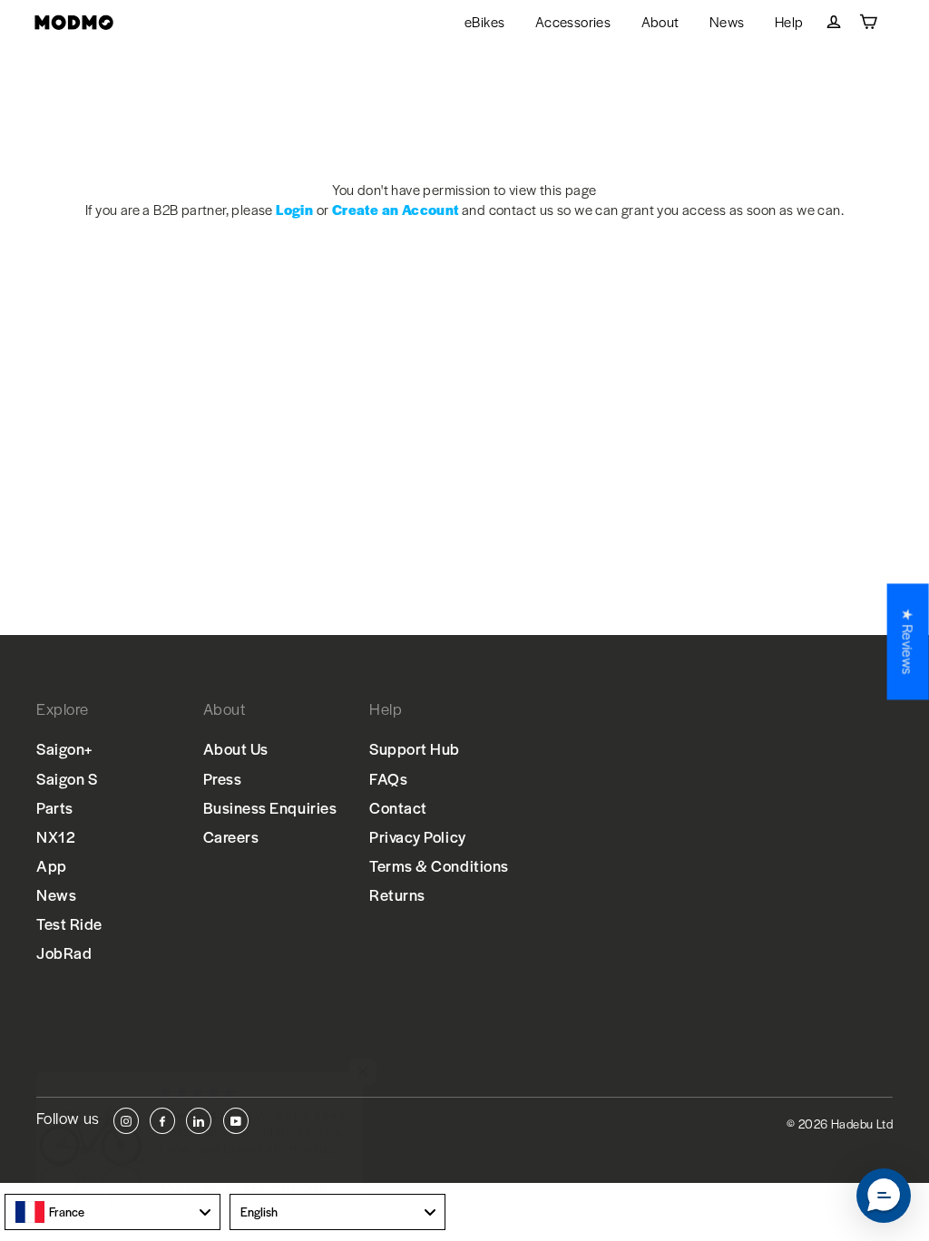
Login (294, 209)
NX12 (55, 836)
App (51, 865)
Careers (231, 836)
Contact (398, 807)
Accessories (573, 21)
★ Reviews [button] (908, 641)
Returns (397, 894)
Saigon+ (64, 748)
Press (222, 778)
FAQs (388, 778)
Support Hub (414, 748)
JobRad (64, 952)
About (660, 21)
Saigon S (66, 778)
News (727, 21)
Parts (54, 807)
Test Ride (69, 923)
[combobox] (112, 1212)
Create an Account (395, 209)
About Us (236, 748)
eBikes (484, 21)
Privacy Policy (417, 836)
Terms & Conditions (439, 865)
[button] (883, 1195)
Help (789, 21)
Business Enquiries (270, 807)
